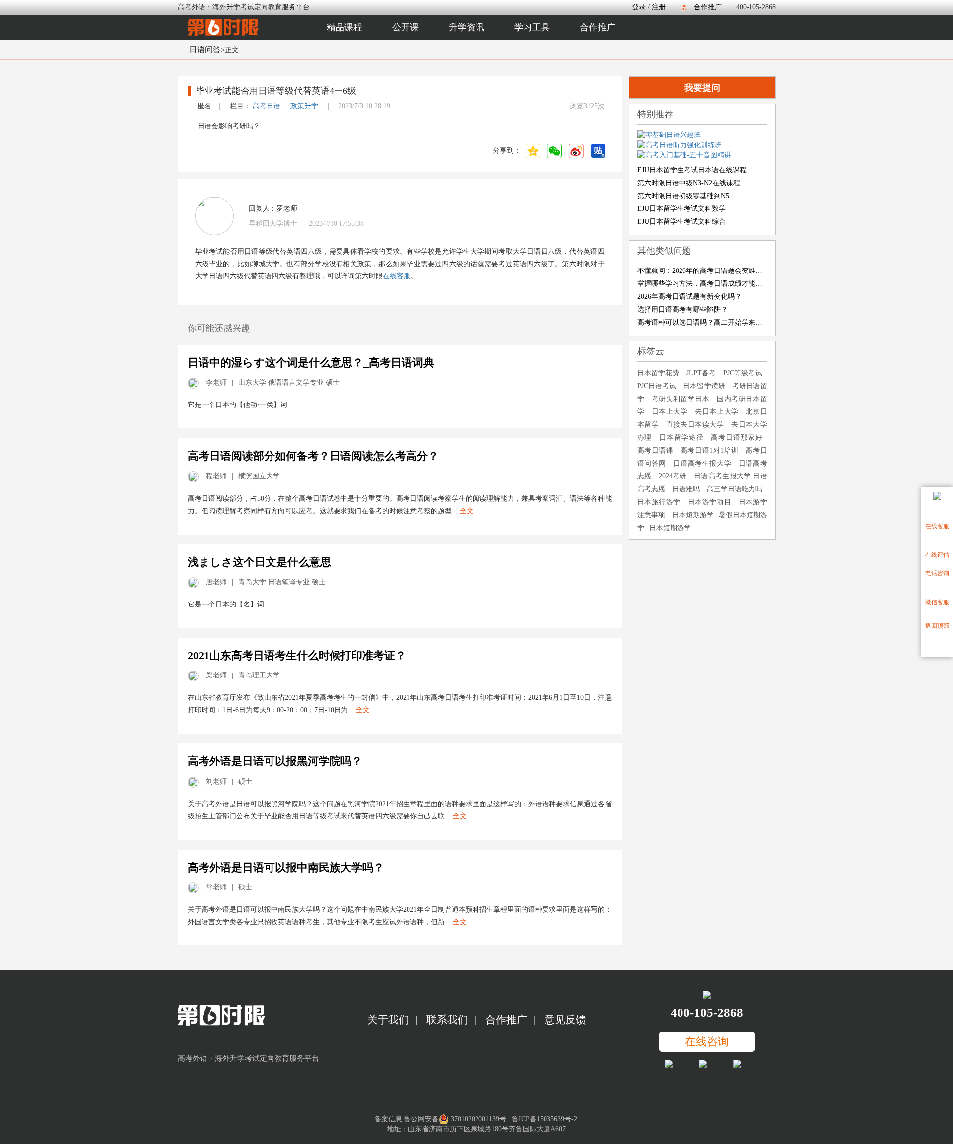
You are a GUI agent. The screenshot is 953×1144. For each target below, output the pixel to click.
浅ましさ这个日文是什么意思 (259, 562)
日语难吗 (686, 489)
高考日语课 (655, 450)
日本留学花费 (658, 373)
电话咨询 (937, 573)
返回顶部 (937, 625)
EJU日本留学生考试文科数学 (681, 208)
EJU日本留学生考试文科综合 (681, 221)
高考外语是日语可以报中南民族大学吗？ (286, 867)
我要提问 (702, 88)
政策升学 (304, 106)
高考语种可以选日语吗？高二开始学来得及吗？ (702, 322)
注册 (659, 7)
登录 (639, 7)
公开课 (405, 27)
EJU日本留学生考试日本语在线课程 (692, 170)
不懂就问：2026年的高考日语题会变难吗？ (702, 270)
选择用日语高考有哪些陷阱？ (682, 309)
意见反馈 (565, 1020)
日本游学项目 (710, 502)
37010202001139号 (478, 1119)
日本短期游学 (693, 515)
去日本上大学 (717, 411)
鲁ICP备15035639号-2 (544, 1119)
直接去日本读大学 (695, 424)
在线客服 (937, 526)
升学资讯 (466, 27)
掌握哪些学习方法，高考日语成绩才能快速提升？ (702, 283)
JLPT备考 (701, 373)
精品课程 (344, 27)
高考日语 (266, 106)
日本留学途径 (681, 437)
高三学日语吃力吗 (734, 489)
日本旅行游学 (659, 502)
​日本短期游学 (670, 528)
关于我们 (388, 1020)
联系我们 (447, 1020)
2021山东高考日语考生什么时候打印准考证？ (297, 655)
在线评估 (937, 554)
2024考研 (673, 476)
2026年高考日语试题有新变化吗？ (689, 296)
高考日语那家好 (736, 437)
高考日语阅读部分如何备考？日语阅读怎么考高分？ (313, 456)
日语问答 (205, 49)
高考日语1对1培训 (710, 450)
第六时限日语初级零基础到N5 (683, 196)
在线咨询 (707, 1041)
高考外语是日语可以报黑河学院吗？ (275, 761)
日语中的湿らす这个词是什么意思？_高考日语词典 (311, 362)
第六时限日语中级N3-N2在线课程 (688, 183)
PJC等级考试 (742, 373)
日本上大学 (670, 411)
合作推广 (708, 7)
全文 (467, 511)
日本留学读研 (704, 386)
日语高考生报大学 (702, 463)
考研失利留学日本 (681, 399)
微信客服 (937, 602)
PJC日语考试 (657, 386)
